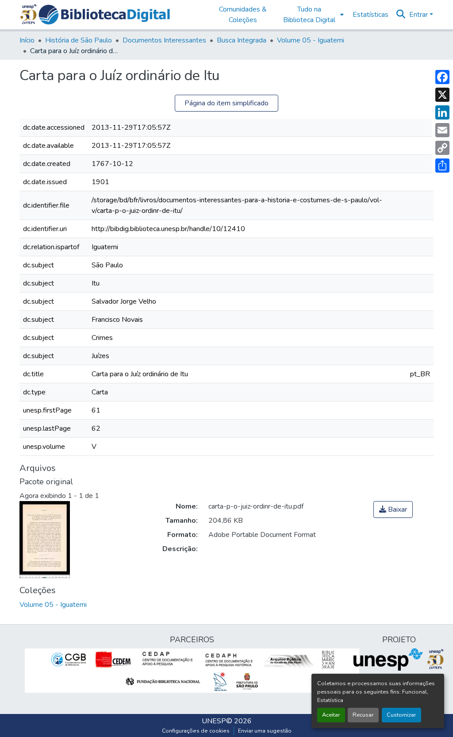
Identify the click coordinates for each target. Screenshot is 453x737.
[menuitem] (311, 14)
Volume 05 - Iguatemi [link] (310, 40)
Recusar (363, 715)
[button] (104, 15)
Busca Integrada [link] (241, 40)
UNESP (214, 721)
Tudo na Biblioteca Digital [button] (309, 14)
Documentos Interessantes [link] (164, 40)
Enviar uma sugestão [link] (265, 730)
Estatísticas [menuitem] (370, 14)
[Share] (442, 165)
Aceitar (331, 715)
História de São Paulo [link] (78, 40)
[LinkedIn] (442, 112)
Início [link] (27, 40)
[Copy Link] (442, 148)
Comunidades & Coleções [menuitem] (243, 14)
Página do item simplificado (226, 103)
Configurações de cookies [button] (196, 730)
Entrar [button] (419, 14)
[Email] (442, 130)
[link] (393, 509)
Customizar (401, 715)
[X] (442, 95)
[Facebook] (442, 77)
